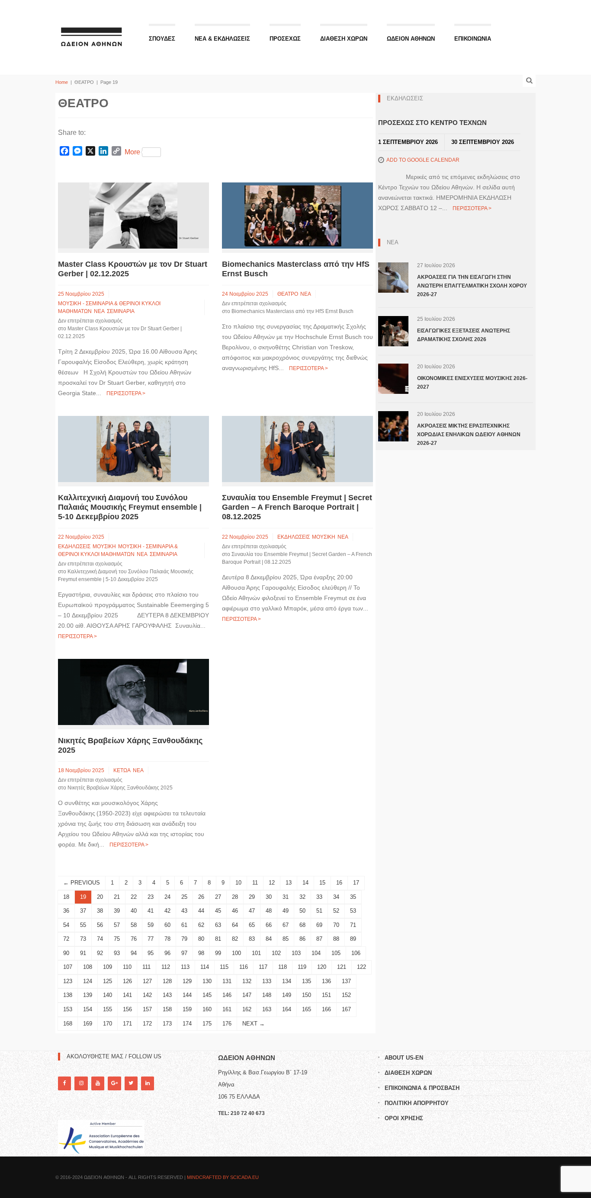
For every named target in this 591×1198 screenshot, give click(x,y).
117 (263, 967)
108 (87, 967)
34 (336, 897)
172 (147, 1023)
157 (147, 1009)
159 (187, 1009)
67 (286, 925)
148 (266, 995)
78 (167, 939)
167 (346, 1009)
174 (187, 1023)
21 (117, 897)
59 (151, 925)
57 (117, 925)
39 (117, 910)
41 (151, 910)
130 (207, 981)
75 (117, 939)
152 (346, 995)
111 (146, 967)
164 (286, 1009)
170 (107, 1023)
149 (286, 995)
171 (127, 1023)
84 (269, 939)
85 (286, 939)
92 (100, 953)
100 (236, 953)
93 (117, 953)
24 (167, 897)
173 (167, 1023)
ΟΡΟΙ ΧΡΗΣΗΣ (404, 1118)
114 (204, 967)
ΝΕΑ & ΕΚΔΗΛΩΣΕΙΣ (222, 38)
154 (87, 1009)
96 (167, 953)
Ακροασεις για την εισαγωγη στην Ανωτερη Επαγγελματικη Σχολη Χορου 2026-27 (472, 285)
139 (87, 995)
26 (201, 897)
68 (302, 925)
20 (100, 897)
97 (184, 953)
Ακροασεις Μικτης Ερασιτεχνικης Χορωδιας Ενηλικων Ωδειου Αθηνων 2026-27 (468, 434)
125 (107, 981)
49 (286, 910)
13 (289, 882)
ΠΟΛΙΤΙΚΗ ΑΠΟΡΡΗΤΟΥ (417, 1103)
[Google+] (114, 1083)
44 (201, 910)
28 (235, 897)
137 (346, 981)
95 (151, 953)
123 (67, 981)
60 (167, 925)
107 (67, 967)
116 (243, 967)
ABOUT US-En (404, 1057)
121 (341, 967)
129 (187, 981)
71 (353, 925)
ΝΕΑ (99, 311)
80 (201, 939)
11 (255, 882)
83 (252, 939)
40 (134, 910)
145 (207, 995)
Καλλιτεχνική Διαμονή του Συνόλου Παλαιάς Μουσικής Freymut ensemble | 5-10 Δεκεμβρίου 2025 (130, 507)
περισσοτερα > (125, 393)
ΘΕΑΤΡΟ (287, 294)
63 (218, 925)
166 (326, 1009)
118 (282, 967)
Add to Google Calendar (422, 160)
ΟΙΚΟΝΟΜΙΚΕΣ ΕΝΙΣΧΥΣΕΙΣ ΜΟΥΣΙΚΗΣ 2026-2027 (472, 382)
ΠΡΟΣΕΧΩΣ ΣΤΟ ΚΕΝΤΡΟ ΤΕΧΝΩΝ (432, 122)
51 (319, 910)
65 (252, 925)
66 (269, 925)
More (132, 152)
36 (66, 910)
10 (238, 882)
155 (107, 1009)
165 (306, 1009)
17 (356, 882)
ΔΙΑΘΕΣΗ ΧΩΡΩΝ (343, 38)
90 (66, 953)
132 (246, 981)
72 (66, 939)
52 (336, 910)
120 (321, 967)
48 (269, 910)
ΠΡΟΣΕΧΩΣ (285, 38)
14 (305, 882)
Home (61, 82)
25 (184, 897)
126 (127, 981)
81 (218, 939)
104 (316, 953)
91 (83, 953)
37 (83, 910)
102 (276, 953)
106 (355, 953)
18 (66, 897)
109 (107, 967)
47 (252, 910)
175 (207, 1023)
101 (256, 953)
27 (218, 897)
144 (187, 995)
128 (167, 981)
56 (100, 925)
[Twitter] (131, 1083)
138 (67, 995)
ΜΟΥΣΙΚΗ (104, 546)
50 (302, 910)
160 (207, 1009)
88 (336, 939)
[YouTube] (97, 1083)
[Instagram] (80, 1083)
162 (246, 1009)
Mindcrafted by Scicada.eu (223, 1177)
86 (302, 939)
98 (201, 953)
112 (165, 967)
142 (147, 995)
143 (167, 995)
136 (326, 981)
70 (336, 925)
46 (235, 910)
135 (306, 981)
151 (326, 995)
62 (201, 925)
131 (226, 981)
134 (286, 981)
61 (184, 925)
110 (127, 967)
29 (252, 897)
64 (235, 925)
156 (127, 1009)
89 (353, 939)
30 (269, 897)
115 (224, 967)
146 (226, 995)
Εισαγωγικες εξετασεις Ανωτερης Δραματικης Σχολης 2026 (463, 335)
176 (226, 1023)
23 (151, 897)
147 (246, 995)
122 (361, 967)
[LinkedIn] (147, 1083)
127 (147, 981)
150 (306, 995)
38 (100, 910)
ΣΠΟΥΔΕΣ (162, 38)
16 (339, 882)
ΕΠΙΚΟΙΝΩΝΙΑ (472, 38)
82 (235, 939)
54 (66, 925)
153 (67, 1009)
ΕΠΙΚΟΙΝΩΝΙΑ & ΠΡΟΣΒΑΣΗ (422, 1088)
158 (167, 1009)
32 (302, 897)
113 (185, 967)
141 (127, 995)
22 (134, 897)
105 (335, 953)
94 (134, 953)
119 (302, 967)
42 (167, 910)
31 (286, 897)
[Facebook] (64, 1083)
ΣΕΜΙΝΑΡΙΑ (121, 311)
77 (151, 939)
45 (218, 910)
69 (319, 925)
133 (266, 981)
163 (266, 1009)
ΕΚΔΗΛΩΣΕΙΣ (74, 546)
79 (184, 939)
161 (226, 1009)
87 (319, 939)
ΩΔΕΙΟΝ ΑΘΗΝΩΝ (411, 38)
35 (353, 897)
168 (67, 1023)
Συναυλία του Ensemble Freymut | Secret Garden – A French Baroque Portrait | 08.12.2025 (297, 507)
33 (319, 897)
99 (218, 953)
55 (83, 925)
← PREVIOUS (81, 882)
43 (184, 910)
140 (107, 995)
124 (87, 981)
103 (296, 953)
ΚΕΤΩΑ (122, 770)
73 (83, 939)
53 (353, 910)
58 (134, 925)
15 (322, 882)
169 (87, 1023)
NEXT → (253, 1023)
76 (134, 939)
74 (100, 939)
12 (272, 882)
